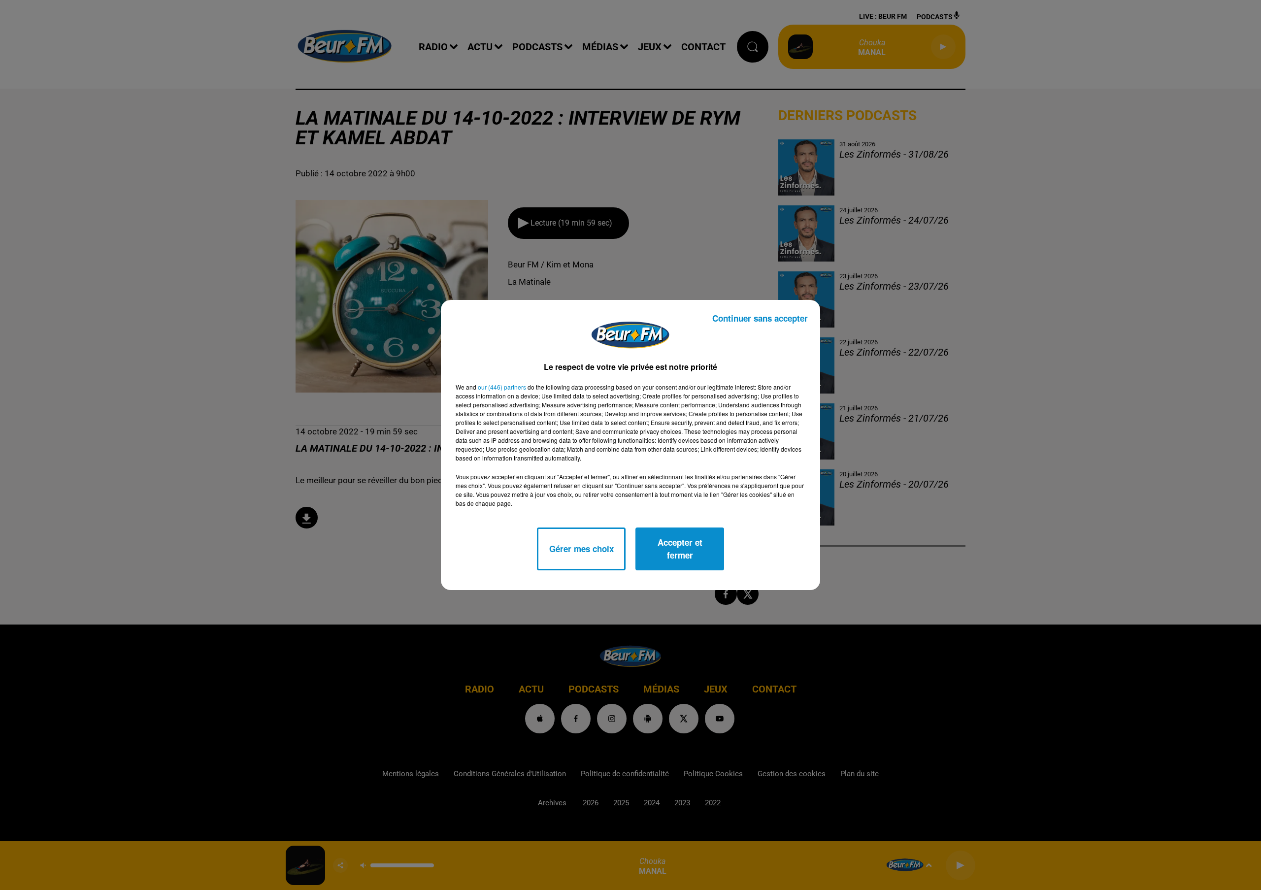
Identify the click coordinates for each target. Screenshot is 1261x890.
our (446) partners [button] (502, 387)
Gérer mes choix (581, 549)
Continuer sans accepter (760, 318)
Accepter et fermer (680, 548)
